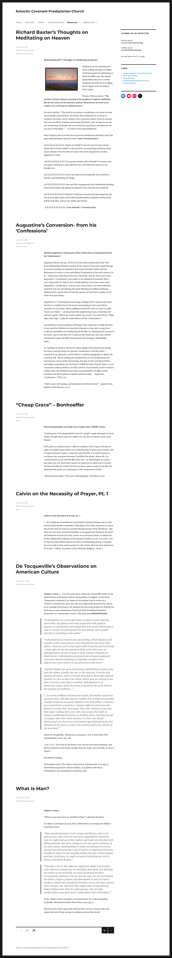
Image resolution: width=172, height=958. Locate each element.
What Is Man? (32, 788)
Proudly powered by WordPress (57, 948)
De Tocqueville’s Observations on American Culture (56, 569)
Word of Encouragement (25, 50)
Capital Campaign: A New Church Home (137, 73)
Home (19, 22)
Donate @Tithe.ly (129, 83)
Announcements (56, 22)
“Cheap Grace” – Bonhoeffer (50, 405)
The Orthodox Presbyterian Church (136, 81)
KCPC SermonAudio (130, 76)
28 (28, 930)
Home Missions (129, 78)
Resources (72, 22)
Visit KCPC (30, 22)
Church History (21, 246)
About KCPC (89, 22)
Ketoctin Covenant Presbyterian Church (50, 11)
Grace (18, 420)
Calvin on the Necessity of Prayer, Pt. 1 (62, 493)
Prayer (18, 509)
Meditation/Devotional (24, 54)
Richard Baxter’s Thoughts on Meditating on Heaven (52, 35)
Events (41, 22)
